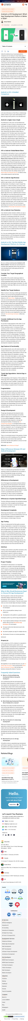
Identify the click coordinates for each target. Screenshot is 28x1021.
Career (3, 1002)
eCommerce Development (8, 954)
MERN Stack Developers (8, 962)
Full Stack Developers (7, 965)
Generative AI (5, 925)
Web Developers (6, 970)
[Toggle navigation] (26, 4)
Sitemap (22, 1018)
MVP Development (6, 949)
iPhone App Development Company (17, 206)
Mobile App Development (8, 773)
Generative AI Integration (8, 930)
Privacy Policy (15, 1018)
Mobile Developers (6, 972)
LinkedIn (8, 51)
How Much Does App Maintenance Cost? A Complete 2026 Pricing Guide (10, 779)
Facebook (2, 51)
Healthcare (4, 983)
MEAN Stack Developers (8, 960)
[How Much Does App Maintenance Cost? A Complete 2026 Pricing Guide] (10, 761)
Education (4, 986)
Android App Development (8, 9)
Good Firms (7, 892)
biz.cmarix (11, 821)
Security (4, 988)
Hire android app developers (12, 314)
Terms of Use (7, 1018)
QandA (3, 1010)
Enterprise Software (7, 941)
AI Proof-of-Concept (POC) (8, 935)
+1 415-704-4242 (11, 829)
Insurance (4, 978)
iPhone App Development (7, 11)
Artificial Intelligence (7, 922)
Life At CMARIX (6, 999)
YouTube (8, 835)
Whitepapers (5, 1007)
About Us (4, 997)
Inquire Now (13, 804)
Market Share (11, 298)
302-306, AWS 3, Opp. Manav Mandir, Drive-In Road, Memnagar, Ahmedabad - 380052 (12, 846)
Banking (4, 981)
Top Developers (21, 892)
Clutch (14, 892)
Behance (14, 835)
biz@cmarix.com (13, 824)
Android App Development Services (9, 172)
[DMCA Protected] (8, 1017)
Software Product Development (9, 951)
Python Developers (6, 967)
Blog (3, 1004)
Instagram (11, 835)
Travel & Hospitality (6, 991)
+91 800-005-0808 (12, 826)
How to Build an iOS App (12, 445)
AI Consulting (5, 927)
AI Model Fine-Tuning (7, 933)
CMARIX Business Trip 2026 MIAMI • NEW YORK (14, 1)
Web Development (6, 946)
